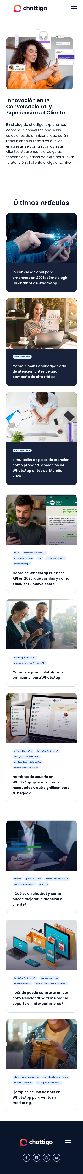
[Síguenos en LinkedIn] (36, 1158)
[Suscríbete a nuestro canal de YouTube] (56, 1158)
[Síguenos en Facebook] (26, 1158)
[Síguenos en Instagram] (46, 1158)
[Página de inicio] (36, 8)
